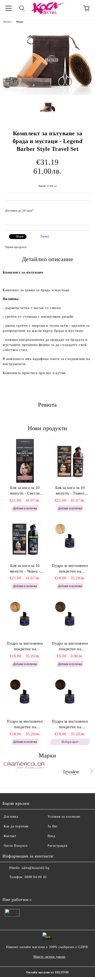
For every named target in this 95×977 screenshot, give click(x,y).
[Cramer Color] (24, 772)
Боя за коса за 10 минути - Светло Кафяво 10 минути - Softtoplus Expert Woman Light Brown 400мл (25, 491)
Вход (51, 836)
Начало (7, 21)
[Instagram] (19, 887)
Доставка (11, 816)
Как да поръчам (16, 826)
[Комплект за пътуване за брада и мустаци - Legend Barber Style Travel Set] (47, 94)
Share (20, 236)
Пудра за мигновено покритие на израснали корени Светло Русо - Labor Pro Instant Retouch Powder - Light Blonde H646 (70, 569)
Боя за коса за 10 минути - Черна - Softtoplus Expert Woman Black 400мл (25, 569)
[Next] (90, 771)
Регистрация (57, 846)
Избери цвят (70, 742)
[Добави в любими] (82, 208)
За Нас (53, 826)
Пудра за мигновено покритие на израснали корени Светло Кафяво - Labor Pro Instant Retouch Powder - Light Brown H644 (70, 646)
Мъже (19, 21)
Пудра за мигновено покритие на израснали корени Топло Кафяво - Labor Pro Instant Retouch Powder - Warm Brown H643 (25, 724)
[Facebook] (9, 887)
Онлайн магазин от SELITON (47, 972)
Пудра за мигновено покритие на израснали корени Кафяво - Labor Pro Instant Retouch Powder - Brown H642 (70, 724)
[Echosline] (71, 772)
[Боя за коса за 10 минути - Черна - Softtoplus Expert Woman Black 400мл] (25, 539)
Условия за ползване (64, 816)
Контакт (10, 836)
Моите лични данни (49, 957)
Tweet (44, 236)
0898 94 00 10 (35, 877)
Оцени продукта (15, 247)
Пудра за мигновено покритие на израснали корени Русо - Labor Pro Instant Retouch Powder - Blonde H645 (25, 646)
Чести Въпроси (16, 846)
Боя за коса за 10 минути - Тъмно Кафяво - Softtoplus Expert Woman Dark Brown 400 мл (70, 491)
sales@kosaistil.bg (35, 868)
